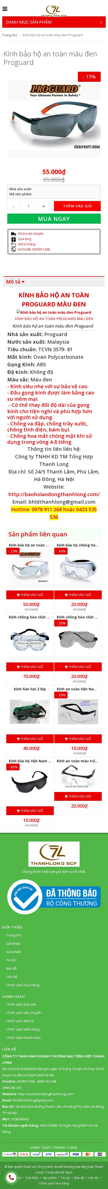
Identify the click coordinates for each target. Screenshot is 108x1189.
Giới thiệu (13, 943)
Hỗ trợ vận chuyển (30, 233)
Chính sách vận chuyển (23, 1012)
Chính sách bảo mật (21, 1004)
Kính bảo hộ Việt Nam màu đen (36, 761)
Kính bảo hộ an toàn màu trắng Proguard (46, 545)
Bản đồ (11, 968)
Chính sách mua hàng (22, 985)
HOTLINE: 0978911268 (33, 249)
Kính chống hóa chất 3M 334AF (36, 617)
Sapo (68, 1172)
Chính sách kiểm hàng (22, 1029)
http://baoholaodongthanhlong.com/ (54, 494)
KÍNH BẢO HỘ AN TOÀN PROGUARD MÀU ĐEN (54, 318)
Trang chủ (9, 35)
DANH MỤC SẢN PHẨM (29, 22)
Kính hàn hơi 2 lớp (30, 689)
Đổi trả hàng (26, 244)
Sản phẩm (13, 951)
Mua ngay (54, 218)
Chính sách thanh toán (23, 1037)
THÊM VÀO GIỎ (77, 206)
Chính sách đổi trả (19, 1021)
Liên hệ (11, 976)
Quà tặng (24, 239)
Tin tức (11, 960)
